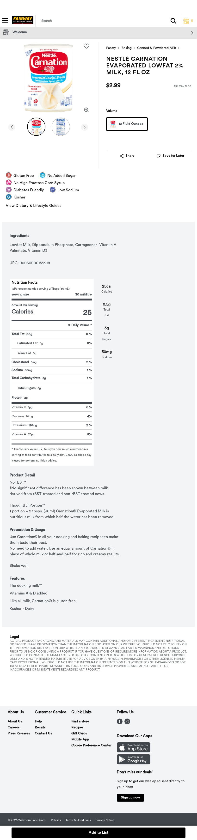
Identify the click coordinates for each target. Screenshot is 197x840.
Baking (127, 48)
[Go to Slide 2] (61, 127)
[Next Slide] (85, 126)
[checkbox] (86, 46)
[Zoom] (86, 110)
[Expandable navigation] (5, 20)
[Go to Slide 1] (36, 127)
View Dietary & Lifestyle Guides (33, 206)
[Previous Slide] (12, 126)
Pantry (111, 48)
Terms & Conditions (78, 820)
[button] (173, 21)
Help (38, 721)
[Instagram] (127, 723)
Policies (56, 820)
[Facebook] (120, 723)
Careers (13, 727)
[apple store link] (133, 751)
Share (130, 156)
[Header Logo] (21, 21)
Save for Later (173, 156)
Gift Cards (79, 733)
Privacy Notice (105, 820)
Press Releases (19, 733)
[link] (170, 156)
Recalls (40, 727)
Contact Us (43, 733)
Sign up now (130, 797)
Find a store (80, 721)
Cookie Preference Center (91, 745)
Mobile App (80, 739)
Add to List (98, 833)
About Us (15, 721)
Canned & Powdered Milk (156, 48)
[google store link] (133, 763)
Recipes (77, 727)
